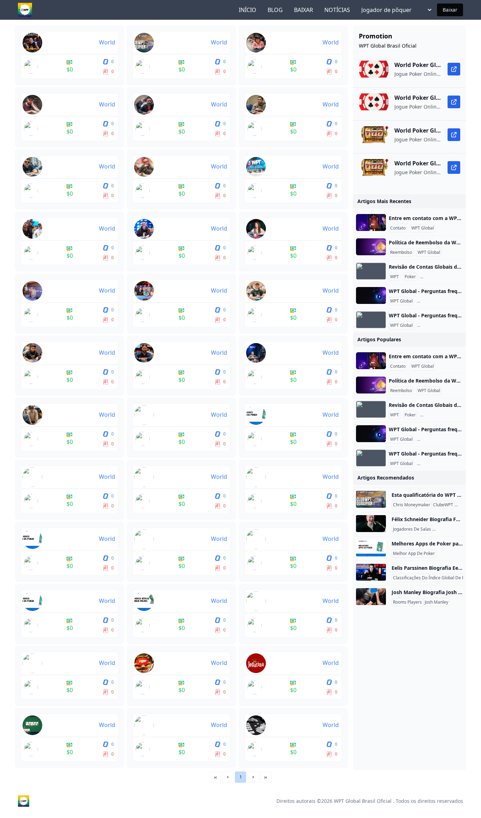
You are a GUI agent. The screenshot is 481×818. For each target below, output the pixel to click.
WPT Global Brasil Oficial (362, 801)
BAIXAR (303, 10)
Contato (398, 228)
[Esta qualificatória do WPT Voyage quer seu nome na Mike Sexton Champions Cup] (371, 499)
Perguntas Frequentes (443, 277)
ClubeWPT (443, 505)
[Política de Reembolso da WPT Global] (371, 246)
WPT (394, 277)
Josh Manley (436, 602)
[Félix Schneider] (371, 523)
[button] (227, 777)
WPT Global (422, 228)
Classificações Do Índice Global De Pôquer (434, 578)
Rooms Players (407, 602)
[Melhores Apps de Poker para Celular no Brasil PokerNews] (371, 547)
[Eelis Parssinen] (371, 572)
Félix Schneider (448, 529)
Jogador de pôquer (386, 10)
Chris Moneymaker (411, 505)
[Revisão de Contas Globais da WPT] (371, 271)
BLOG (275, 10)
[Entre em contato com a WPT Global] (371, 222)
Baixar (450, 9)
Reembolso (401, 252)
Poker (410, 277)
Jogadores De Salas (412, 529)
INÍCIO (247, 10)
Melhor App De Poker (414, 553)
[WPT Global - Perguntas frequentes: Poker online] (371, 295)
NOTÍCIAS (337, 10)
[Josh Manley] (371, 596)
